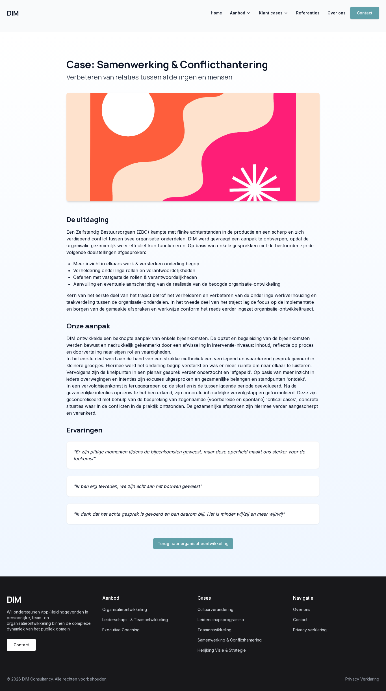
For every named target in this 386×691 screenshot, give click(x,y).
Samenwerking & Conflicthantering (230, 640)
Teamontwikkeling (214, 629)
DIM (12, 13)
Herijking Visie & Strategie (222, 650)
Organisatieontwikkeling (124, 609)
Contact (364, 12)
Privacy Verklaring (362, 679)
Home (216, 12)
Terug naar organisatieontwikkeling (193, 543)
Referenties (308, 12)
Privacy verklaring (310, 629)
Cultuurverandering (215, 609)
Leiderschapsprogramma (221, 619)
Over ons (337, 12)
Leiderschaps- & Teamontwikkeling (135, 619)
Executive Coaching (121, 629)
